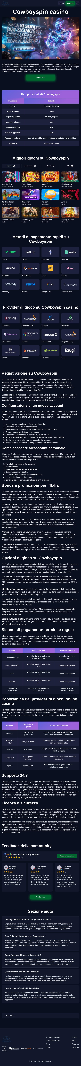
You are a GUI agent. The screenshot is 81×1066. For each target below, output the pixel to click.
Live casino (29, 166)
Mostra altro (40, 897)
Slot (68, 166)
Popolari (9, 166)
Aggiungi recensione (67, 856)
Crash (49, 166)
